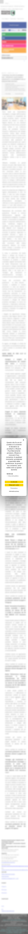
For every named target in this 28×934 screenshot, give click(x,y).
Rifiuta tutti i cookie (14, 485)
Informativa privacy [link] (14, 491)
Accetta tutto (14, 482)
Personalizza (14, 488)
